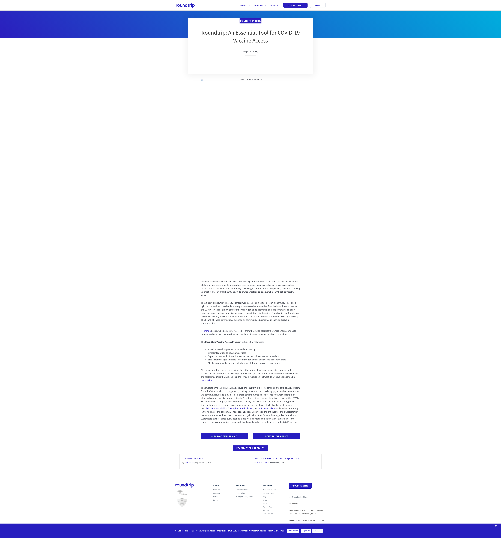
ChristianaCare (212, 408)
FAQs (265, 500)
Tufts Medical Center (269, 408)
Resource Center (269, 490)
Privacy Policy (268, 507)
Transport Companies (244, 496)
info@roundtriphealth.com (299, 497)
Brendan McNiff (263, 462)
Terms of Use (268, 514)
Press (215, 500)
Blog (264, 496)
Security (266, 510)
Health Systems (242, 490)
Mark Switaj (206, 380)
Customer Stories (269, 493)
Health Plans (241, 493)
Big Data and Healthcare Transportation (277, 458)
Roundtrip (206, 330)
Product (216, 490)
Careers (216, 496)
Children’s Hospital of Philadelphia (237, 408)
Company (217, 493)
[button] (248, 5)
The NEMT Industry (193, 458)
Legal (265, 503)
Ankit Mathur (189, 462)
